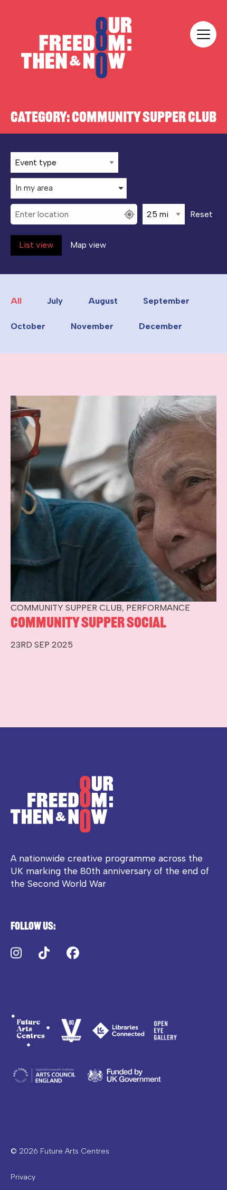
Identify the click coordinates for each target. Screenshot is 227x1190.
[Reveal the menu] (203, 34)
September (166, 301)
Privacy (23, 1176)
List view (36, 245)
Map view (88, 245)
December (160, 326)
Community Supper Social (88, 622)
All (16, 301)
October (28, 326)
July (55, 301)
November (92, 326)
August (103, 301)
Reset (201, 214)
